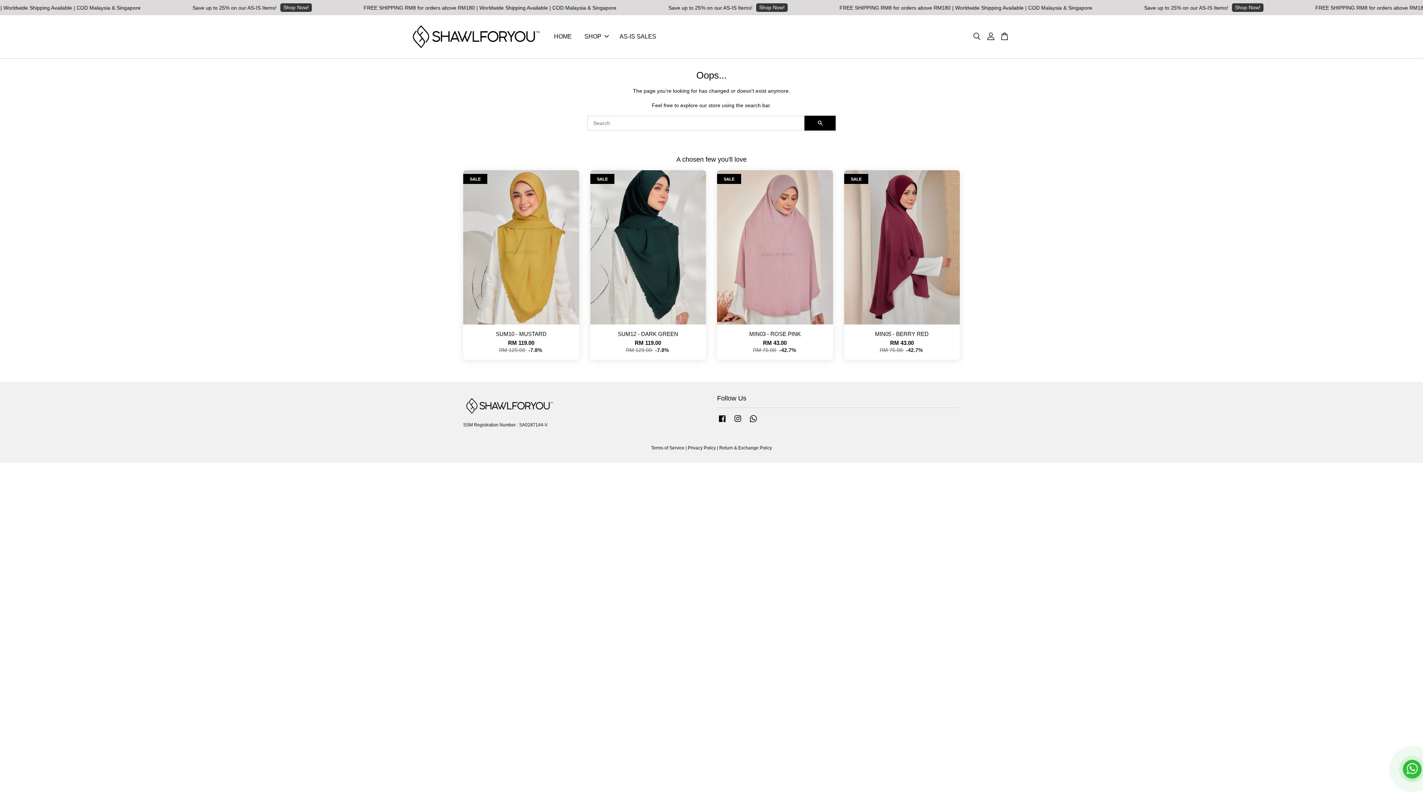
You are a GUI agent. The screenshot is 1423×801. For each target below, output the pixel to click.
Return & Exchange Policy (745, 448)
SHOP (592, 36)
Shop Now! (232, 7)
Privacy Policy (702, 448)
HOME (563, 36)
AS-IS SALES (638, 36)
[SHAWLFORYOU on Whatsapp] (753, 422)
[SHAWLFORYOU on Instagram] (738, 422)
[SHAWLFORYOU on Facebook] (722, 422)
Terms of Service (667, 448)
